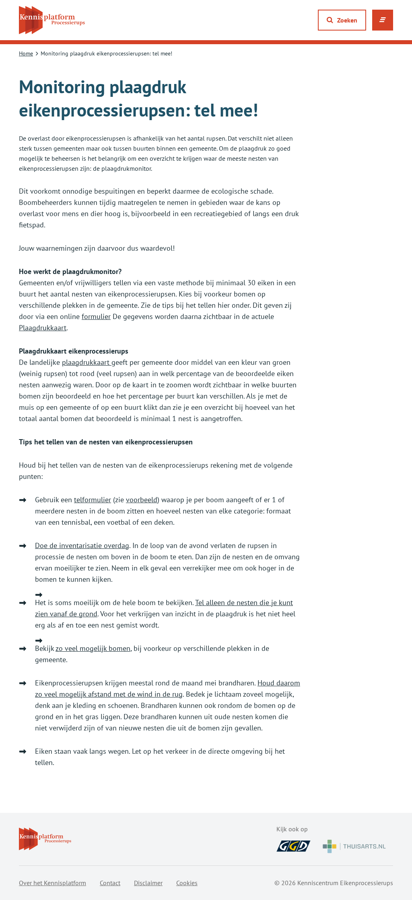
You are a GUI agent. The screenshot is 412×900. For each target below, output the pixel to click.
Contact (110, 883)
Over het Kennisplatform (52, 883)
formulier (96, 316)
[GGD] (293, 846)
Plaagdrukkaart (42, 327)
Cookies (187, 883)
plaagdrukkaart (86, 362)
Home (26, 53)
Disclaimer (148, 883)
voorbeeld (141, 499)
